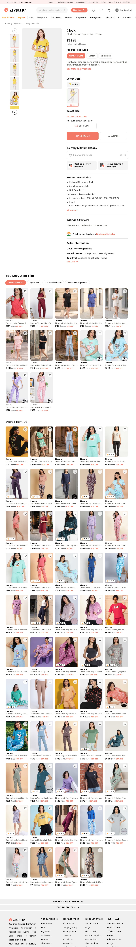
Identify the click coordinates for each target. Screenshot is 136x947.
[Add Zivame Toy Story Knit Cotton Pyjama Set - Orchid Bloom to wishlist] (50, 640)
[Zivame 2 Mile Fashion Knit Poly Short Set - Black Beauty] (66, 303)
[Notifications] (93, 10)
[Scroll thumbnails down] (14, 112)
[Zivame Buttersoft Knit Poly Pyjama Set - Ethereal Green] (116, 862)
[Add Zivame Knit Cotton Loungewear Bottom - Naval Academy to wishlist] (50, 598)
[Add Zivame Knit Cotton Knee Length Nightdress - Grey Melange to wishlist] (125, 808)
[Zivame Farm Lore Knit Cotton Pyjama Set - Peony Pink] (116, 526)
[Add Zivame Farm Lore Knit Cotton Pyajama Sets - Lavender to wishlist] (25, 375)
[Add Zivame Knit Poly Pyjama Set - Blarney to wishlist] (25, 682)
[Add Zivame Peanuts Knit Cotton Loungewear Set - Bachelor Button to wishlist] (25, 724)
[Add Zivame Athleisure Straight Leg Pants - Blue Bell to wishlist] (25, 892)
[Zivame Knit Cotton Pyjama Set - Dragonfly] (116, 736)
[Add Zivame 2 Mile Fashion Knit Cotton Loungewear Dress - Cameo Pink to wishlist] (100, 892)
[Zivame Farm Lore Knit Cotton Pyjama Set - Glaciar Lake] (41, 736)
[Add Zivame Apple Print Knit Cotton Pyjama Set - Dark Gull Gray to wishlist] (75, 724)
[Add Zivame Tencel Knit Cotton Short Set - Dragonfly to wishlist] (50, 766)
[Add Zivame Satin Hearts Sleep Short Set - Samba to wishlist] (50, 892)
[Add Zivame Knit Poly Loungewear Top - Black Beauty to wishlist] (100, 766)
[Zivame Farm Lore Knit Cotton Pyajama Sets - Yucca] (91, 345)
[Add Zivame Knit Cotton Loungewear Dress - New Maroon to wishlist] (50, 513)
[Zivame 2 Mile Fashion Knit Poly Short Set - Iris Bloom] (91, 303)
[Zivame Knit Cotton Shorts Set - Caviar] (41, 345)
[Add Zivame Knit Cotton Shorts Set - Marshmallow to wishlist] (125, 291)
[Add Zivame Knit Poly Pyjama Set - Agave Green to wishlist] (125, 640)
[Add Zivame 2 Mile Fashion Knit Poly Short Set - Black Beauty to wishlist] (75, 291)
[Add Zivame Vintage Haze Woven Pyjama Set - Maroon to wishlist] (50, 291)
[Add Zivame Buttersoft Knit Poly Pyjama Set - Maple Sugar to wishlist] (50, 471)
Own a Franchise (123, 2)
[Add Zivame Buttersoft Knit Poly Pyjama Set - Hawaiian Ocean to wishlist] (125, 556)
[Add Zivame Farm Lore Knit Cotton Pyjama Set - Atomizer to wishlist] (125, 333)
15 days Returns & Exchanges (114, 165)
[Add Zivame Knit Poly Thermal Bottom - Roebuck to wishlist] (50, 682)
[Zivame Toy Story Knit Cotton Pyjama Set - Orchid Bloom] (41, 652)
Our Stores (93, 2)
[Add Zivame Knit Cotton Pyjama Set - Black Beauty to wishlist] (125, 429)
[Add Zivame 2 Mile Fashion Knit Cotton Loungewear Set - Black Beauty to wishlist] (25, 429)
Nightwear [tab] (34, 282)
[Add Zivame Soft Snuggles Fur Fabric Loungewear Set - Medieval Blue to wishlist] (75, 934)
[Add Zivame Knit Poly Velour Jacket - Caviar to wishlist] (100, 682)
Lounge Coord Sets (32, 24)
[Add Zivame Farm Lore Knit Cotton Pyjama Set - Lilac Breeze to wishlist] (100, 513)
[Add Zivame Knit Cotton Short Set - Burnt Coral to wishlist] (25, 513)
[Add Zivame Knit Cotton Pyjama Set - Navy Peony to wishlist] (100, 556)
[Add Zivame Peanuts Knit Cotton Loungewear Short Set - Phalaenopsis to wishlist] (25, 598)
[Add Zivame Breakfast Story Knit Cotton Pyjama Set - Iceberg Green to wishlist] (25, 766)
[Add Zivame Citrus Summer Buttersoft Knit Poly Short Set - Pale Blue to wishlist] (100, 724)
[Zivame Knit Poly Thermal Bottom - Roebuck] (41, 694)
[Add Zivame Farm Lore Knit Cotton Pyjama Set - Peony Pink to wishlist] (125, 513)
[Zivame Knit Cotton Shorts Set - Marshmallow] (116, 303)
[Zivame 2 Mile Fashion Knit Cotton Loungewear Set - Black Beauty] (17, 441)
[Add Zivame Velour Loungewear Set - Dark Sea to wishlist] (75, 513)
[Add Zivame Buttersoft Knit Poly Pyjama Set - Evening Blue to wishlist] (25, 934)
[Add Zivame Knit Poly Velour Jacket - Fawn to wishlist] (75, 598)
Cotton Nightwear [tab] (53, 282)
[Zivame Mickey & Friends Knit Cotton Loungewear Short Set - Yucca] (91, 441)
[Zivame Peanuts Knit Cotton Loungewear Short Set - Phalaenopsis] (17, 610)
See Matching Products (79, 68)
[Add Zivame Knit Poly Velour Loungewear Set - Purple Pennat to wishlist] (25, 471)
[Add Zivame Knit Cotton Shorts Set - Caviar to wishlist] (50, 333)
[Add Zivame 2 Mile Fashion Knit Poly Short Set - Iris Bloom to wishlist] (100, 291)
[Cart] (109, 10)
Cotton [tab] (92, 56)
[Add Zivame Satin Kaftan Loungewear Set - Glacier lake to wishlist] (50, 850)
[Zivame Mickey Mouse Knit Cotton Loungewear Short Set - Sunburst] (66, 694)
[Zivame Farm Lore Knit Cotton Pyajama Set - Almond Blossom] (41, 387)
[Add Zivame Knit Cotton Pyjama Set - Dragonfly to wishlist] (125, 724)
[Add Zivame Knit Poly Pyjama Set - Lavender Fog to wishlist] (75, 766)
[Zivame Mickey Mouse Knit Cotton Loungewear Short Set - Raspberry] (116, 610)
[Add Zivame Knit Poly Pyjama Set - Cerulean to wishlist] (100, 808)
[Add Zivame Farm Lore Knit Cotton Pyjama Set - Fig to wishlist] (100, 471)
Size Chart (84, 126)
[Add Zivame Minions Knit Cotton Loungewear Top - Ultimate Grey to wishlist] (125, 934)
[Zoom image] (42, 58)
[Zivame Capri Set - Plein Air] (66, 345)
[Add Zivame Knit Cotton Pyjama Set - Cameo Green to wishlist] (125, 766)
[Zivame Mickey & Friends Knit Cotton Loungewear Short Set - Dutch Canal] (17, 652)
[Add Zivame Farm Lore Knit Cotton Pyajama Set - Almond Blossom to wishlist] (50, 375)
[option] (14, 40)
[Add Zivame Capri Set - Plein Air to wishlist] (75, 333)
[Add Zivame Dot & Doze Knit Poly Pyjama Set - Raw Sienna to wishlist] (125, 892)
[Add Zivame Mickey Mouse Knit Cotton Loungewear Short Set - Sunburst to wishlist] (75, 682)
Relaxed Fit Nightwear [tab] (77, 282)
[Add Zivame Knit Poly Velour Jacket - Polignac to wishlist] (100, 598)
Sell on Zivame (107, 2)
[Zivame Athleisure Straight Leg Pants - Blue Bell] (17, 904)
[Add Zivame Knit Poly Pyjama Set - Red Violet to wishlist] (75, 640)
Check (123, 155)
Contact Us (80, 2)
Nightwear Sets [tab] (76, 56)
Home (7, 24)
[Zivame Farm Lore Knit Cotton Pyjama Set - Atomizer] (116, 345)
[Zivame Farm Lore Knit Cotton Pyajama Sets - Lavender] (17, 387)
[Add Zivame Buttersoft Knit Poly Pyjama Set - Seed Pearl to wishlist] (25, 850)
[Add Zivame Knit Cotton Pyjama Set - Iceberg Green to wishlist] (75, 850)
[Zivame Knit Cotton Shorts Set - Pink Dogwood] (17, 345)
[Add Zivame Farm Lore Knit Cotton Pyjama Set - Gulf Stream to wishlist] (75, 556)
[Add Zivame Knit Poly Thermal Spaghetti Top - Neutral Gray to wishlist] (100, 640)
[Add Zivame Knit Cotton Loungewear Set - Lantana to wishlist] (50, 556)
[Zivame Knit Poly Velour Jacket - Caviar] (91, 694)
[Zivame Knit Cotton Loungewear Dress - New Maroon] (41, 526)
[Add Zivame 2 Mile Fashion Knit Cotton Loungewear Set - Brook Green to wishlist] (50, 429)
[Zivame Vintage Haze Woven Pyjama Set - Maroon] (41, 303)
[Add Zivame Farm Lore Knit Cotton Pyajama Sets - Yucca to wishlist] (100, 333)
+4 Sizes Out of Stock (77, 116)
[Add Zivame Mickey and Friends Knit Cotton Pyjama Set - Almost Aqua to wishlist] (50, 934)
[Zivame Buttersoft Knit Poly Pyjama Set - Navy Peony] (66, 484)
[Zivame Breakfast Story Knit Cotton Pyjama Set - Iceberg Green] (17, 778)
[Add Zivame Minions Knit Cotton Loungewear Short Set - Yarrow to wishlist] (50, 808)
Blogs (51, 2)
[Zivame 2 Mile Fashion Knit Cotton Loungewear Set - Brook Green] (41, 441)
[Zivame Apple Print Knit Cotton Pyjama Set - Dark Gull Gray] (66, 736)
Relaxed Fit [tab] (106, 56)
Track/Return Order (65, 2)
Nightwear (17, 24)
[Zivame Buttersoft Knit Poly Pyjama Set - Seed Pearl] (17, 862)
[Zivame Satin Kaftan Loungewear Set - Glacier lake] (41, 862)
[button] (63, 10)
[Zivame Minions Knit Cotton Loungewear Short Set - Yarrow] (41, 820)
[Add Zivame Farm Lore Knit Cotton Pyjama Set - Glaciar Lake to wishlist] (50, 724)
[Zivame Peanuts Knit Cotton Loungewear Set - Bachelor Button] (17, 736)
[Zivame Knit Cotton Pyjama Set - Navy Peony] (91, 568)
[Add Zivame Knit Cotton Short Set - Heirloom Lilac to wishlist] (25, 808)
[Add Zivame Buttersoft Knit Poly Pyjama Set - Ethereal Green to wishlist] (125, 850)
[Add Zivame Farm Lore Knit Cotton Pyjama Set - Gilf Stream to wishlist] (125, 471)
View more (72, 210)
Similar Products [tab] (16, 282)
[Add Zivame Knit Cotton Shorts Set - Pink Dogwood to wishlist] (25, 333)
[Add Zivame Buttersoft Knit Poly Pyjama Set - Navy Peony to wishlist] (75, 471)
